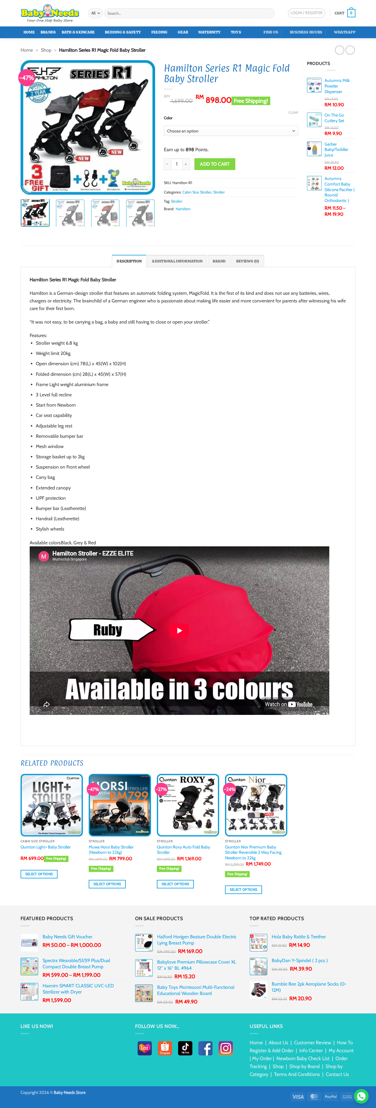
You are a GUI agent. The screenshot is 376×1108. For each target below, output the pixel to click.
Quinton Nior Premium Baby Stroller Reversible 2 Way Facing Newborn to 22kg (253, 852)
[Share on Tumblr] (203, 220)
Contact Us (337, 1074)
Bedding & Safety (123, 32)
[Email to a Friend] (181, 220)
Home (29, 32)
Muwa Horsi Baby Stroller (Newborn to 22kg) (111, 849)
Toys (236, 32)
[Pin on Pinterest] (189, 220)
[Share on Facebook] (167, 220)
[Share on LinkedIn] (196, 220)
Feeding (159, 32)
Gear (183, 32)
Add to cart (214, 164)
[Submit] (269, 13)
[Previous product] (350, 50)
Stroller (219, 192)
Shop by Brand (304, 1066)
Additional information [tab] (177, 261)
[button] (345, 13)
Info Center (311, 1050)
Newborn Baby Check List (303, 1058)
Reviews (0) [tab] (247, 261)
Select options (39, 874)
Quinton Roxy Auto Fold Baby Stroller (183, 849)
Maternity (209, 32)
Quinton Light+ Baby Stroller (46, 847)
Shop (46, 50)
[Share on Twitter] (174, 220)
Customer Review (312, 1042)
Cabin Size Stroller (197, 192)
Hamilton (183, 209)
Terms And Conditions (297, 1074)
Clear (293, 112)
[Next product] (339, 50)
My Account (341, 1050)
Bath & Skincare (78, 32)
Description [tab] (129, 261)
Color (168, 118)
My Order (262, 1058)
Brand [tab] (219, 261)
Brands (48, 32)
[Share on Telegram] (210, 220)
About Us (278, 1042)
